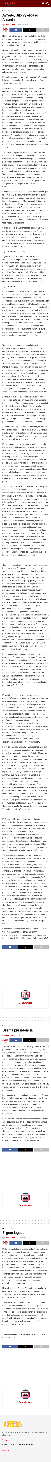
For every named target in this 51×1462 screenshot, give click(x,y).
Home (4, 11)
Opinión (10, 11)
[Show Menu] (43, 3)
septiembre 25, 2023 (25, 25)
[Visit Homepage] (8, 3)
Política (10, 1026)
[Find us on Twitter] (6, 1455)
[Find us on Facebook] (2, 1455)
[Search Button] (47, 3)
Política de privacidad (26, 1444)
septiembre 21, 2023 (25, 1238)
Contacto (13, 1444)
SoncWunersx (9, 25)
